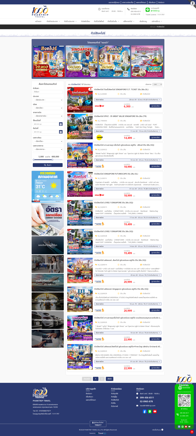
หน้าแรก (152, 27)
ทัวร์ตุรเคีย (114, 393)
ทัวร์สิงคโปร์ (115, 400)
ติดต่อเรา (89, 393)
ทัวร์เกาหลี (114, 406)
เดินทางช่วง (127, 100)
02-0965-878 (135, 14)
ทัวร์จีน (113, 403)
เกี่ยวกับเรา (89, 397)
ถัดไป (110, 379)
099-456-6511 (136, 11)
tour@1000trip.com (147, 405)
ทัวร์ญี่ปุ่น (114, 397)
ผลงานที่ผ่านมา (91, 400)
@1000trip (155, 11)
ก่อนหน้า (87, 379)
